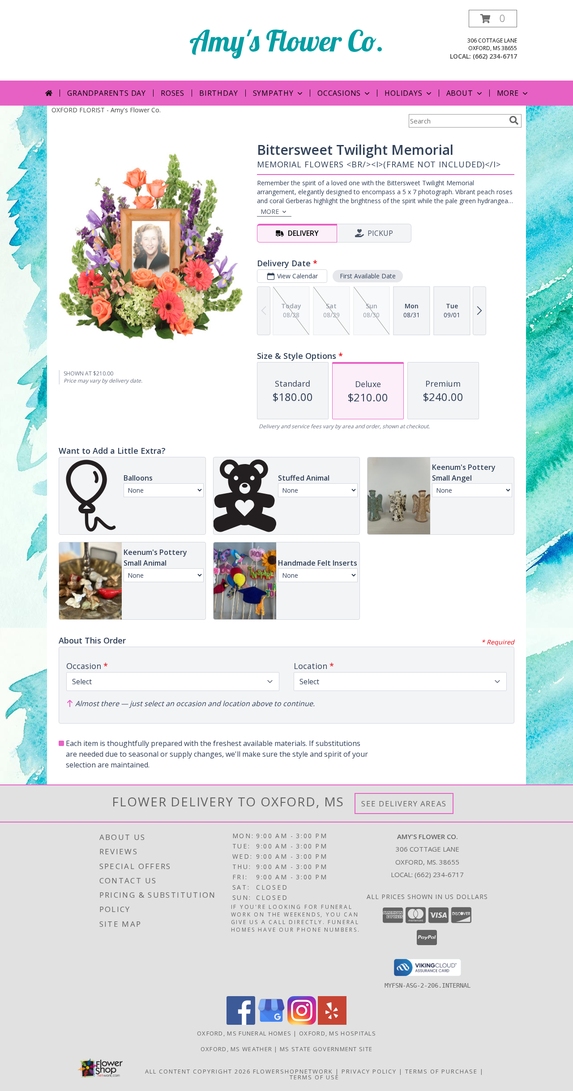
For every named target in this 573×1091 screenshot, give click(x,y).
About (459, 93)
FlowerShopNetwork (293, 1071)
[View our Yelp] (332, 1022)
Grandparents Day (106, 93)
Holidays (403, 93)
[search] (514, 120)
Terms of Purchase (441, 1071)
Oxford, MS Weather (236, 1049)
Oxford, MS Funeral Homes (244, 1033)
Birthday (218, 93)
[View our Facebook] (241, 1022)
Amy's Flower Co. (286, 40)
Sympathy (273, 93)
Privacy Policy (369, 1071)
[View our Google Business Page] (271, 1022)
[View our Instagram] (301, 1022)
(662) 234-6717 (495, 56)
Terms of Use (314, 1077)
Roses (172, 93)
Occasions (339, 93)
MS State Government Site (326, 1049)
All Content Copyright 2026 (198, 1071)
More (508, 93)
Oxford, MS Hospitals (337, 1033)
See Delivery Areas (404, 803)
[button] (493, 18)
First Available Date (368, 276)
